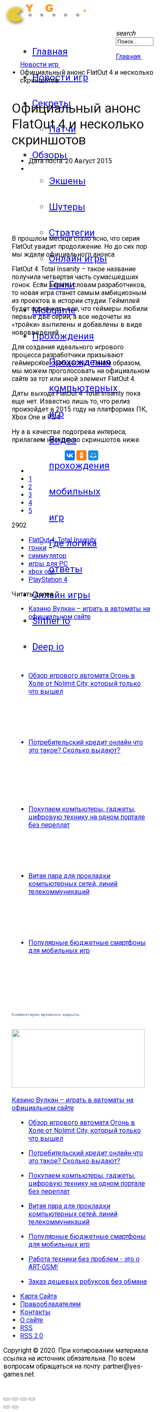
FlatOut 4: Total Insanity (62, 540)
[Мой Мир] (93, 455)
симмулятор (47, 556)
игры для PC (48, 564)
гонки (37, 548)
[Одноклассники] (81, 455)
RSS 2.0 (31, 1336)
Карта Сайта (38, 1296)
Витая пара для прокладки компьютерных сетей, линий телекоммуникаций (72, 884)
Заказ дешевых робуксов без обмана (87, 1282)
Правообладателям (50, 1304)
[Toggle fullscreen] (6, 1399)
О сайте (31, 1320)
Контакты (35, 1312)
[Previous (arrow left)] (6, 1407)
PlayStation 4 (47, 579)
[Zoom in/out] (15, 1399)
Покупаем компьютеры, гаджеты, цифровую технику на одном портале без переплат (86, 817)
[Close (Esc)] (31, 1399)
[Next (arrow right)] (15, 1407)
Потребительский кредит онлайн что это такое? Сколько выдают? (85, 746)
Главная (50, 51)
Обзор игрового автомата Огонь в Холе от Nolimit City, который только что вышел (84, 683)
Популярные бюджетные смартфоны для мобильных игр (87, 947)
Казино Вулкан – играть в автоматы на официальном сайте (89, 613)
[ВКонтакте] (70, 455)
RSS (26, 1328)
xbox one (41, 572)
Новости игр (60, 77)
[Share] (23, 1399)
